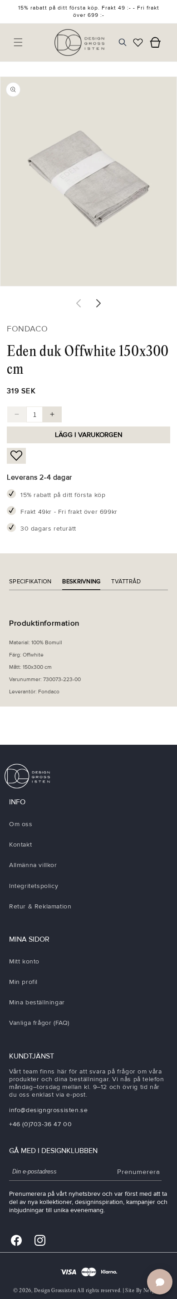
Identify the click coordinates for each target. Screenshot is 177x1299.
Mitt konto (24, 961)
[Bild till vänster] (78, 303)
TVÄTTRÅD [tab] (126, 581)
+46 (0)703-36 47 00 (40, 1124)
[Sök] (123, 42)
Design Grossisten (55, 1291)
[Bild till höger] (98, 303)
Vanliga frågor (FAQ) (39, 1023)
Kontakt (20, 844)
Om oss (21, 824)
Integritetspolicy (33, 886)
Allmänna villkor (33, 865)
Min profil (23, 982)
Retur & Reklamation (40, 906)
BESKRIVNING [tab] (81, 581)
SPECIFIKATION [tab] (30, 581)
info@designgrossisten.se (48, 1110)
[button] (18, 42)
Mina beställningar (37, 1002)
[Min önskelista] (138, 42)
